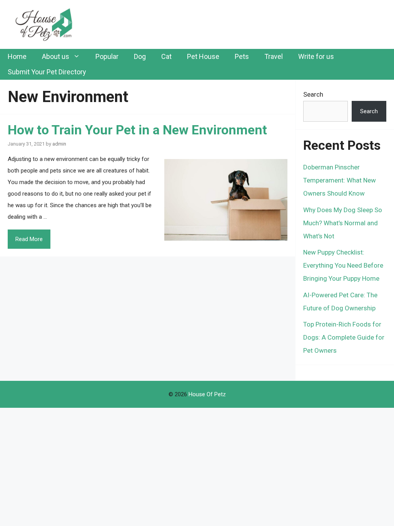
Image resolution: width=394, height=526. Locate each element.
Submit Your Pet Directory (47, 72)
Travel (273, 56)
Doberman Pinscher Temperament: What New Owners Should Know (339, 180)
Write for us (316, 56)
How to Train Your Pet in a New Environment (137, 129)
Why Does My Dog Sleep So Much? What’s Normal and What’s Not (342, 223)
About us (55, 56)
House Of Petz (207, 394)
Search (313, 94)
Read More (29, 239)
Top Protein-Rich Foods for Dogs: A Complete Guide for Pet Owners (343, 337)
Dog (140, 56)
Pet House (203, 56)
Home (17, 56)
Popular (107, 56)
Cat (166, 56)
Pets (242, 56)
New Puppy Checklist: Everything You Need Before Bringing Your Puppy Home (343, 265)
